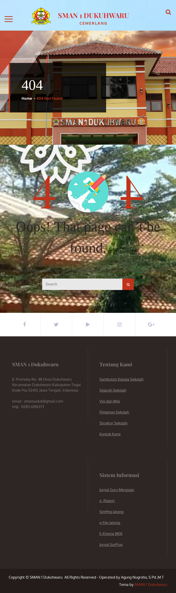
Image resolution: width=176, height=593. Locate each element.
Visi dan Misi (109, 401)
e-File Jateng (110, 522)
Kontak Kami (110, 434)
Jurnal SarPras (111, 544)
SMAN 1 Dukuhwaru (93, 15)
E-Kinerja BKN (110, 533)
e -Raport (107, 500)
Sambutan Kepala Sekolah (121, 379)
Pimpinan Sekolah (114, 412)
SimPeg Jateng (111, 511)
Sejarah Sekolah (112, 390)
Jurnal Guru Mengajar (116, 490)
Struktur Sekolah (113, 423)
